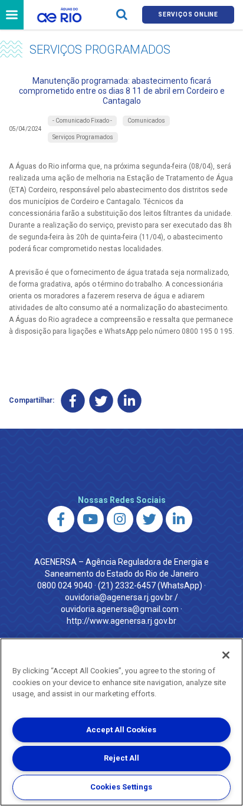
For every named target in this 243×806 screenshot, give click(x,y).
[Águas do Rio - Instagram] (120, 519)
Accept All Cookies (121, 729)
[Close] (226, 655)
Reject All (121, 758)
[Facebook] (73, 401)
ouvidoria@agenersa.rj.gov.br (119, 597)
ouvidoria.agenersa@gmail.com (120, 609)
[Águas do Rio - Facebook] (61, 519)
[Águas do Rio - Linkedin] (179, 519)
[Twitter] (101, 401)
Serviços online (188, 14)
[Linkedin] (129, 401)
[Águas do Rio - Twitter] (149, 519)
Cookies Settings (121, 786)
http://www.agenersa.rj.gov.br (121, 621)
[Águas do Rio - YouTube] (90, 519)
